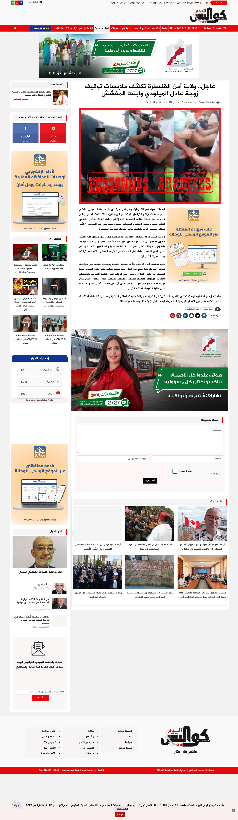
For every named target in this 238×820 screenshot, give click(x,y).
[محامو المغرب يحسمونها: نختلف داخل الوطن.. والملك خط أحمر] (97, 572)
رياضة (164, 28)
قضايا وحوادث (102, 28)
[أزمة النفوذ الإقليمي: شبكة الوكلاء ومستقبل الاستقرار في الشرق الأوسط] (97, 523)
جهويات (115, 28)
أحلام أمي (43, 584)
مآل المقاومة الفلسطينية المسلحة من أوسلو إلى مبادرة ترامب (33, 602)
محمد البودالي (196, 770)
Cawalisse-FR (48, 754)
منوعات (90, 754)
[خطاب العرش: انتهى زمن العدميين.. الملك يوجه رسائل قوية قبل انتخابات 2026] (25, 286)
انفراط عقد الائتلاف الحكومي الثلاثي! (40, 572)
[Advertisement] (119, 795)
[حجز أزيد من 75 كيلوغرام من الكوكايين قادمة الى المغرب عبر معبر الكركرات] (149, 572)
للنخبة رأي (127, 28)
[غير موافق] (233, 810)
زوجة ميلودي (207, 309)
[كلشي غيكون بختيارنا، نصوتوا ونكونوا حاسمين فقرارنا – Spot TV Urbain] (25, 252)
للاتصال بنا (34, 2)
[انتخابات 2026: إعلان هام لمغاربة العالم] (54, 252)
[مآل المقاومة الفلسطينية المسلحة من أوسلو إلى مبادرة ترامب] (59, 603)
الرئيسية (217, 28)
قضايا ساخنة (176, 28)
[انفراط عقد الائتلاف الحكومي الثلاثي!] (40, 552)
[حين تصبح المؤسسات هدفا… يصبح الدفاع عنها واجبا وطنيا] (60, 97)
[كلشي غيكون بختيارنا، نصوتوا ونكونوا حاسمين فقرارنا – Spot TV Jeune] (54, 286)
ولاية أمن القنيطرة (192, 309)
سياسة (207, 28)
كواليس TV (71, 28)
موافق (119, 815)
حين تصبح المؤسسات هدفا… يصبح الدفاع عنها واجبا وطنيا (31, 93)
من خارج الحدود (142, 28)
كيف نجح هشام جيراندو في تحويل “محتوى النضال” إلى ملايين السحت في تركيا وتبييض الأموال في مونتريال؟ (159, 2)
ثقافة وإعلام (86, 28)
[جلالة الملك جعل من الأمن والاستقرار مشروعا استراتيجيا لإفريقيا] (149, 523)
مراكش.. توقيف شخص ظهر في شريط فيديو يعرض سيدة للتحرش (31, 620)
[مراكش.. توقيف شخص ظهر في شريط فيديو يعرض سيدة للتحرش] (59, 621)
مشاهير (156, 28)
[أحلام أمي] (59, 588)
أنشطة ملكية (192, 28)
